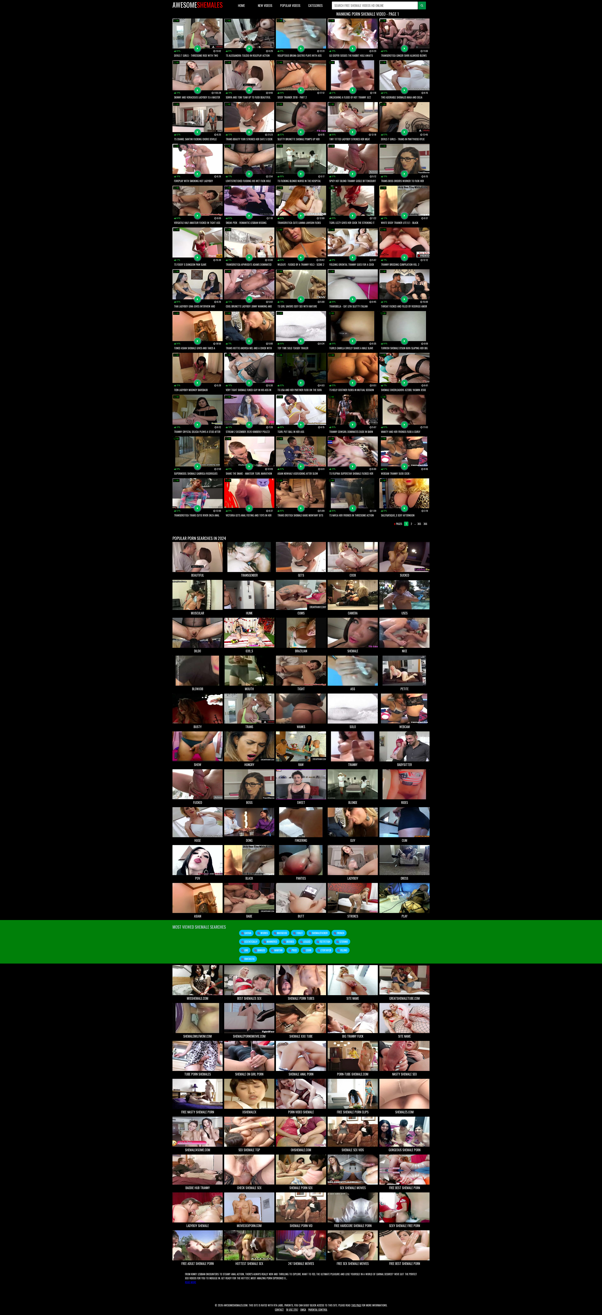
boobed (290, 942)
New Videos (265, 5)
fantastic (249, 959)
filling (343, 950)
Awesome (197, 5)
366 (425, 524)
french (340, 933)
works (264, 933)
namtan (278, 950)
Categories (315, 5)
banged (261, 950)
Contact (279, 1310)
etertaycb (325, 950)
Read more (190, 1282)
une (246, 950)
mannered (271, 942)
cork (308, 950)
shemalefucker (319, 933)
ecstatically (250, 942)
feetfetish (324, 942)
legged (306, 942)
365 (419, 524)
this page (356, 1305)
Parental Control (317, 1310)
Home (241, 5)
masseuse (281, 933)
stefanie (343, 942)
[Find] (422, 5)
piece (294, 950)
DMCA (303, 1310)
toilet (299, 933)
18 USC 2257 (292, 1310)
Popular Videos (290, 5)
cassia (247, 933)
